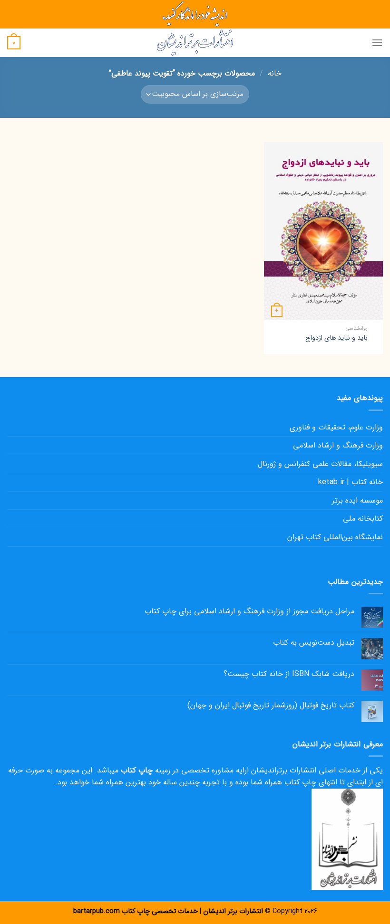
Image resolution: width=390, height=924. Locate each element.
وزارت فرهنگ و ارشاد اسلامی (338, 445)
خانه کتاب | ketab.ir (350, 482)
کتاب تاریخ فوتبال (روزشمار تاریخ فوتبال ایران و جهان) (270, 705)
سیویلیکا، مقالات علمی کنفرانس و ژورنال (320, 464)
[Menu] (377, 42)
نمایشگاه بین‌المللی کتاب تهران (335, 537)
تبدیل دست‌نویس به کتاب (313, 642)
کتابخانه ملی (363, 518)
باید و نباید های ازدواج (336, 338)
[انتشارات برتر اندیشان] (195, 43)
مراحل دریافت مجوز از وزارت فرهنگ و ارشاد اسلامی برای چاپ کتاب (249, 611)
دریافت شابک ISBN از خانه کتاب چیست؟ (289, 673)
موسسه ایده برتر (357, 500)
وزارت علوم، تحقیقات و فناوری (336, 427)
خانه (275, 73)
